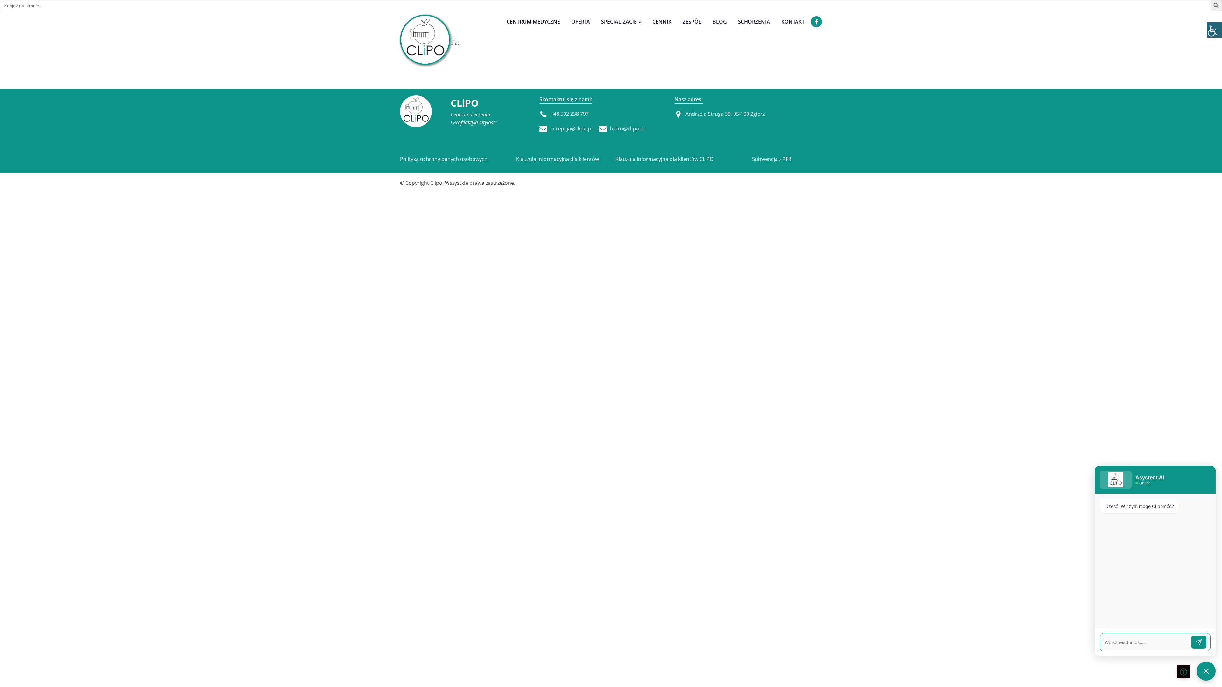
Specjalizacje (619, 21)
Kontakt (792, 21)
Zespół (692, 21)
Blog (720, 21)
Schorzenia (754, 21)
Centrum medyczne (533, 21)
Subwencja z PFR (771, 159)
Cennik (661, 21)
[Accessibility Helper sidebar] (1214, 30)
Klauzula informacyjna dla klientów (557, 159)
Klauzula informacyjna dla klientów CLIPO (664, 159)
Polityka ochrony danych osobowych (444, 159)
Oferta (580, 21)
